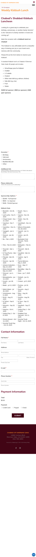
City (2, 357)
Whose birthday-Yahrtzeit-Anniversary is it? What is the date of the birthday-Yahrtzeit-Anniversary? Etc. (16, 171)
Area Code (3, 381)
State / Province (31, 357)
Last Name (21, 342)
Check (25, 407)
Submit (17, 415)
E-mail (3, 368)
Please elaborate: (7, 183)
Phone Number (6, 376)
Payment (4, 405)
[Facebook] (16, 447)
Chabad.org (14, 442)
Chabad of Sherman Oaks (10, 2)
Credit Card (6, 407)
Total (2, 397)
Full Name (5, 337)
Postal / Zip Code (5, 362)
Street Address (5, 352)
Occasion (4, 152)
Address (4, 347)
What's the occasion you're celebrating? (10, 184)
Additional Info (6, 169)
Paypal (16, 407)
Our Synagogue (6, 7)
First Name (4, 342)
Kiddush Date (5, 208)
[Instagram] (20, 447)
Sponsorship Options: (9, 196)
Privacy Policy (27, 442)
